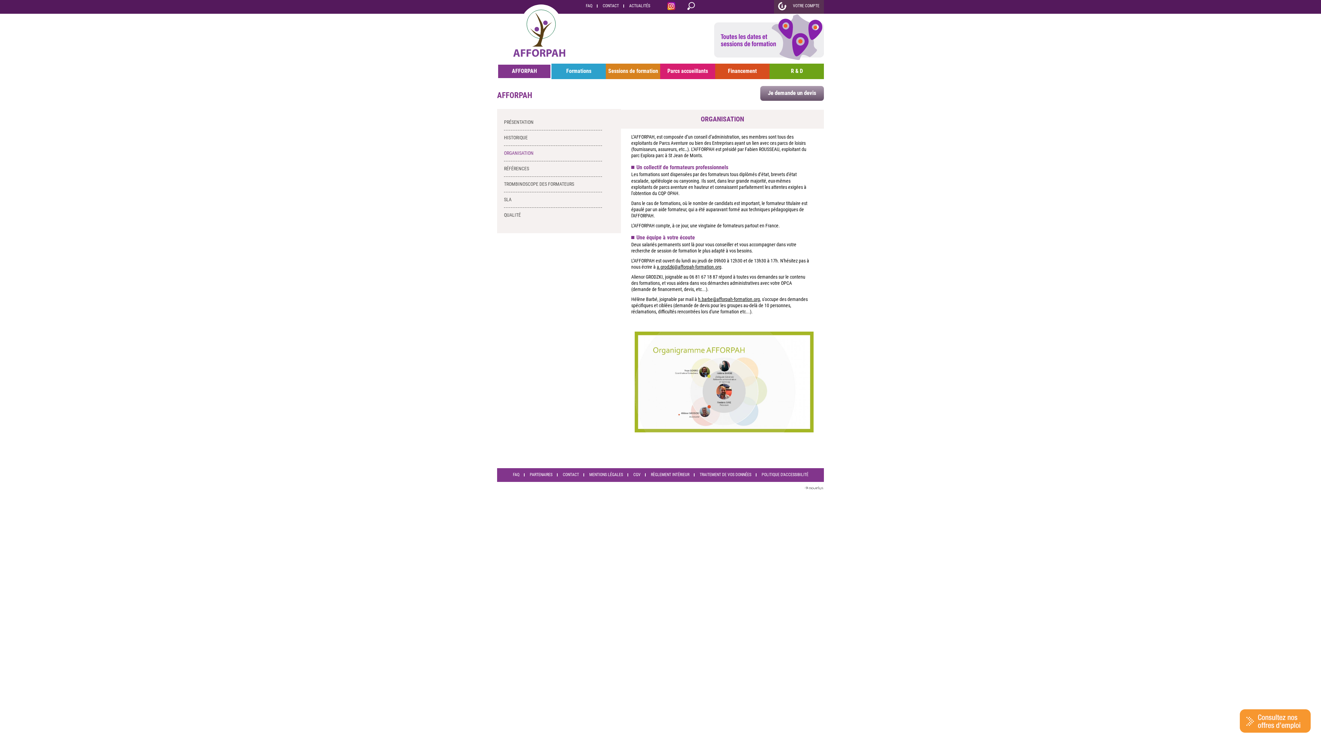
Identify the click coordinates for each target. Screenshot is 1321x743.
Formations (578, 71)
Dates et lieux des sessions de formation (769, 38)
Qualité (512, 215)
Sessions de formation (633, 71)
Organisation (519, 153)
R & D (797, 71)
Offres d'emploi (1275, 721)
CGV (637, 474)
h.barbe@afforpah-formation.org (729, 299)
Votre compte (806, 5)
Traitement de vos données (725, 474)
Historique (516, 137)
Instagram (671, 7)
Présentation (519, 122)
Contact (611, 5)
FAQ (589, 5)
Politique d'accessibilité (785, 474)
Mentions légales (606, 474)
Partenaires (541, 474)
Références (516, 168)
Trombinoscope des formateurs (539, 184)
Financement (742, 71)
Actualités (639, 5)
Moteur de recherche (691, 7)
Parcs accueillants (687, 71)
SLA (508, 199)
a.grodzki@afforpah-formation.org (689, 267)
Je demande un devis (792, 92)
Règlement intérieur (670, 474)
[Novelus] (813, 489)
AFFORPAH (524, 71)
